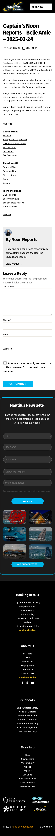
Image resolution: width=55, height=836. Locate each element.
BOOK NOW (37, 7)
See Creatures (10, 155)
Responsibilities (27, 606)
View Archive (14, 264)
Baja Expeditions (27, 778)
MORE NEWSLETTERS (28, 564)
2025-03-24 (31, 48)
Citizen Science (10, 175)
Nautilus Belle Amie (27, 715)
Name (7, 320)
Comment (9, 286)
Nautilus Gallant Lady (27, 723)
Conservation (9, 171)
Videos (27, 766)
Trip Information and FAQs (27, 602)
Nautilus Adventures (22, 827)
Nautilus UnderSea (27, 719)
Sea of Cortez (9, 147)
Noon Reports (13, 48)
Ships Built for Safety (27, 707)
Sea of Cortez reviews (13, 202)
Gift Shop (27, 774)
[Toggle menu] (48, 7)
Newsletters (27, 759)
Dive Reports (9, 194)
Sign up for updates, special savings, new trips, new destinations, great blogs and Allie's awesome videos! (27, 419)
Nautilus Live (27, 673)
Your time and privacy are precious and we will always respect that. (26, 491)
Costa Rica (8, 151)
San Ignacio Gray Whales (15, 139)
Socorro (7, 135)
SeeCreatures (27, 782)
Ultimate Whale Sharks (14, 143)
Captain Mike (9, 167)
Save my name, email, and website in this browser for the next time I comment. (27, 367)
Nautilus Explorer (27, 711)
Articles (28, 770)
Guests (6, 183)
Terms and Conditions (27, 618)
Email (7, 334)
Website (7, 349)
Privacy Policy (28, 614)
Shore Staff (27, 661)
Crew (5, 179)
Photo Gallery (27, 763)
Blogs (27, 755)
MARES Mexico (27, 786)
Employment (27, 665)
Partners (27, 653)
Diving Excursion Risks (28, 626)
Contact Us (27, 669)
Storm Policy (27, 610)
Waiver (27, 622)
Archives (7, 214)
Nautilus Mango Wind (27, 727)
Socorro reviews (11, 198)
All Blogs (7, 123)
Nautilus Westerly (27, 731)
